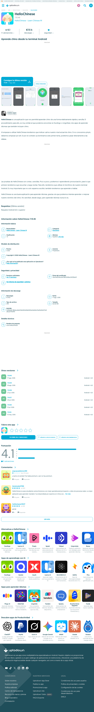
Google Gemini (48, 634)
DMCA (63, 697)
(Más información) (12, 263)
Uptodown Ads (38, 691)
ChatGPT (7, 634)
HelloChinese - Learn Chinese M (28, 20)
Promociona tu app (40, 687)
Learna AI (21, 546)
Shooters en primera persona (49, 1)
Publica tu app (38, 684)
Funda (88, 604)
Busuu (88, 546)
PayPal (21, 634)
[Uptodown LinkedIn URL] (23, 668)
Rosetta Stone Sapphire (74, 605)
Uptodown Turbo (42, 694)
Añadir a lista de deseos (47, 437)
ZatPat (75, 575)
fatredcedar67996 (18, 486)
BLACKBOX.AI (61, 575)
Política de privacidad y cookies (73, 684)
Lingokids (34, 604)
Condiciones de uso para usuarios (73, 681)
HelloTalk (21, 604)
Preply (34, 546)
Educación (56, 230)
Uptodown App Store (41, 681)
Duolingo (7, 546)
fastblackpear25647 (18, 504)
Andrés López (11, 113)
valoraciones (6, 33)
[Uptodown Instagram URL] (18, 668)
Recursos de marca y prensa (15, 694)
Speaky (61, 604)
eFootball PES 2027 (19, 1)
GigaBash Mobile (89, 1)
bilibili (61, 634)
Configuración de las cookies (72, 687)
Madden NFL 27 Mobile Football (33, 1)
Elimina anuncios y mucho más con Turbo (46, 75)
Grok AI (34, 634)
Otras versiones (41, 84)
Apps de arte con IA (78, 1)
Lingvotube (74, 546)
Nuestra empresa (11, 684)
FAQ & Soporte (38, 698)
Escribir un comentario (18, 437)
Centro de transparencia (14, 691)
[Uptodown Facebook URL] (27, 668)
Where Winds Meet (8, 1)
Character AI (62, 1)
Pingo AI (7, 604)
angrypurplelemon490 (19, 471)
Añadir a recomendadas (69, 437)
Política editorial (11, 687)
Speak (48, 546)
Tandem (47, 604)
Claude (74, 634)
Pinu (88, 575)
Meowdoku (69, 1)
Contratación (10, 701)
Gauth (34, 575)
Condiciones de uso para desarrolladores (70, 692)
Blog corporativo (11, 698)
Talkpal (61, 546)
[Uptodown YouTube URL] (6, 668)
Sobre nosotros (10, 681)
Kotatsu (88, 634)
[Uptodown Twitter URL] (14, 668)
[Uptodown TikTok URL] (10, 668)
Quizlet (20, 575)
